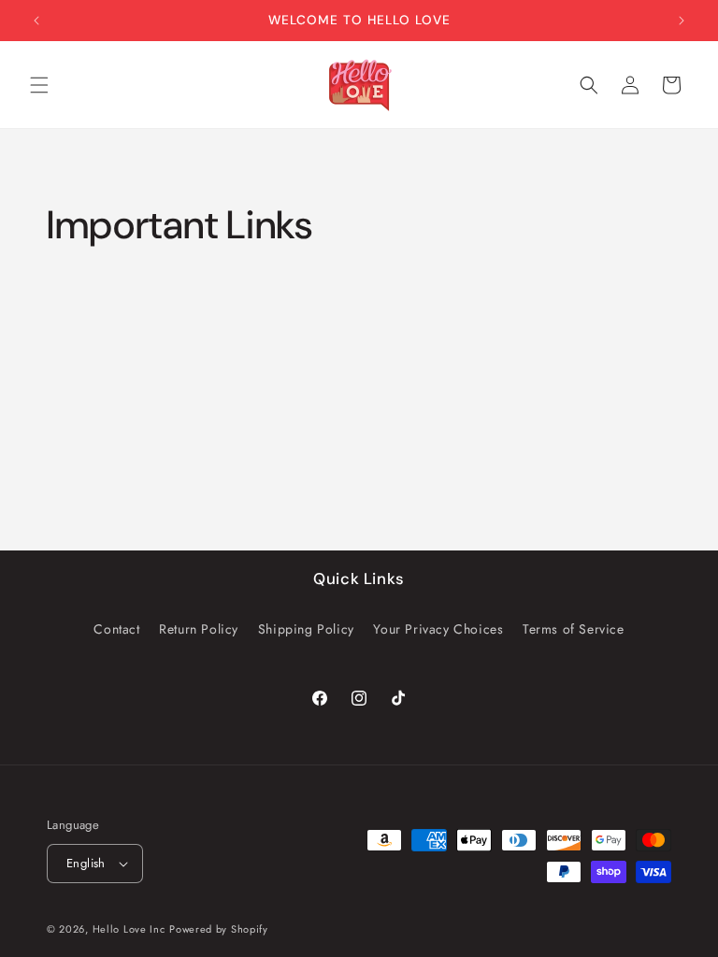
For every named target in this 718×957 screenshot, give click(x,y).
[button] (39, 85)
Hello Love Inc (129, 928)
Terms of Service (574, 629)
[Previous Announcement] (36, 20)
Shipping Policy (306, 629)
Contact (116, 629)
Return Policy (198, 629)
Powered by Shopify (218, 928)
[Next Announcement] (681, 20)
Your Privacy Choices (438, 629)
